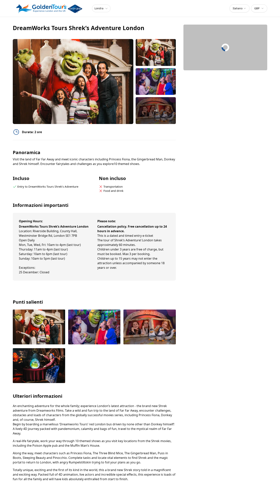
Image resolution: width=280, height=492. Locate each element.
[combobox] (240, 8)
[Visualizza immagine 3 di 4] (149, 327)
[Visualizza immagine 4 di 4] (39, 366)
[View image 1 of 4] (156, 52)
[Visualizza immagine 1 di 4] (39, 327)
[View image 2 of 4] (156, 81)
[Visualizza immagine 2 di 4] (94, 327)
